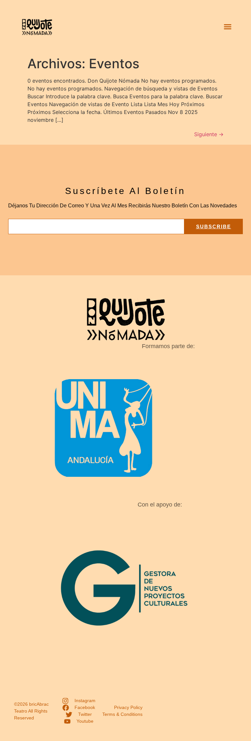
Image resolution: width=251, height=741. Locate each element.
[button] (227, 27)
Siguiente (209, 134)
